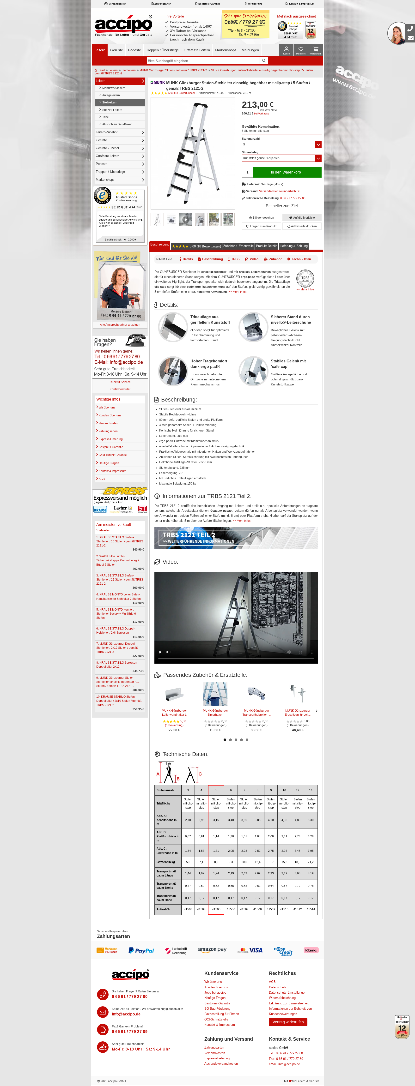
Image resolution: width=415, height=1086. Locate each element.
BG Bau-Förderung (217, 1008)
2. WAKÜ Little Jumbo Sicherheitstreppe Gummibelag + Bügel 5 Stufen (117, 560)
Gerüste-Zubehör (107, 148)
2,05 (231, 850)
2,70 (188, 820)
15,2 (284, 862)
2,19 (231, 873)
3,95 (311, 850)
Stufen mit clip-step (188, 803)
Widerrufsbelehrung (282, 998)
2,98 (284, 850)
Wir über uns (254, 3)
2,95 (201, 820)
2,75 (271, 850)
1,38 (231, 836)
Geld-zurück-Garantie (112, 455)
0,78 (311, 886)
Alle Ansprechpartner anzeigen (120, 324)
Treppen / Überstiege (162, 50)
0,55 (231, 886)
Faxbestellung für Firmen (221, 1014)
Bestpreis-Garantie (209, 3)
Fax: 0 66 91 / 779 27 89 (286, 1059)
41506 (231, 909)
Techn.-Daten (301, 259)
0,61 (258, 886)
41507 (244, 909)
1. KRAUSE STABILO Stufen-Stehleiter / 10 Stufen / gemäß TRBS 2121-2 (119, 541)
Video (254, 259)
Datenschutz (278, 987)
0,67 (188, 836)
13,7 (271, 862)
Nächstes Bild (232, 220)
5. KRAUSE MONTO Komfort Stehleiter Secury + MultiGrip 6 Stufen (116, 613)
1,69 (201, 873)
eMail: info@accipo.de (284, 1064)
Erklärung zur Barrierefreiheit (289, 1003)
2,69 (258, 873)
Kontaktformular (120, 389)
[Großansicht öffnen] (193, 153)
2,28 (244, 850)
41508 (257, 909)
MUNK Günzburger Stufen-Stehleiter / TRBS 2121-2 (173, 70)
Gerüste (116, 50)
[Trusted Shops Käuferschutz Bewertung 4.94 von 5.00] (290, 29)
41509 (271, 909)
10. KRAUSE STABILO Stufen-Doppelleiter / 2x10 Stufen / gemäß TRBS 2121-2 (118, 701)
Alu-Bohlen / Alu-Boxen (117, 124)
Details (188, 259)
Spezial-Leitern (111, 110)
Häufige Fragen (108, 463)
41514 (311, 909)
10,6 (244, 862)
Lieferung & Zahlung (294, 245)
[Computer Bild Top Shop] (311, 30)
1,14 (216, 836)
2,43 (244, 873)
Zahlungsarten (162, 3)
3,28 (311, 836)
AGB (101, 479)
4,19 (311, 873)
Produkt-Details (266, 245)
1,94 (216, 873)
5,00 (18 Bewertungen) (205, 246)
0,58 (244, 886)
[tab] (159, 245)
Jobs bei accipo (215, 992)
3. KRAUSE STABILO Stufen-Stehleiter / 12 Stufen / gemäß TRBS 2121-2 (119, 579)
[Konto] (286, 50)
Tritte (105, 117)
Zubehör (275, 259)
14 (310, 790)
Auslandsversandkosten (221, 1063)
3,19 (284, 873)
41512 (297, 909)
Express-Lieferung (110, 439)
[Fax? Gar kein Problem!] (103, 1029)
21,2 (311, 862)
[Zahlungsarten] (207, 950)
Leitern (100, 50)
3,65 (244, 820)
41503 (188, 909)
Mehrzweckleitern (113, 88)
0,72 (297, 886)
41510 (284, 909)
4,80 (297, 820)
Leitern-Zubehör (106, 132)
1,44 (188, 873)
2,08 (271, 836)
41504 (201, 909)
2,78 (297, 836)
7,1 (201, 862)
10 (284, 790)
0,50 (201, 886)
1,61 (244, 836)
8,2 (216, 862)
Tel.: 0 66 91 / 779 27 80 (286, 1053)
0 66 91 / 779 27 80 (292, 198)
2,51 (258, 850)
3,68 (297, 873)
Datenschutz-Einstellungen (287, 992)
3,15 (216, 820)
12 (297, 790)
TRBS (235, 259)
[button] (261, 217)
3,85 (258, 820)
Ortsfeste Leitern (197, 50)
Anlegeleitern (110, 95)
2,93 (271, 873)
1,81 (216, 850)
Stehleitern (129, 70)
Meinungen (250, 50)
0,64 (271, 886)
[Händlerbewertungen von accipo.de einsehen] (120, 215)
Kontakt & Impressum (301, 3)
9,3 (231, 862)
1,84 (258, 836)
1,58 (201, 850)
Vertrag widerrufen (288, 1022)
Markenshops (226, 50)
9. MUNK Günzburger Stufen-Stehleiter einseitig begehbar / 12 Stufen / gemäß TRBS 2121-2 (118, 682)
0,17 (188, 898)
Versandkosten (117, 3)
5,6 (188, 862)
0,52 (216, 886)
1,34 (188, 850)
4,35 (284, 820)
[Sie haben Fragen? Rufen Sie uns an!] (103, 994)
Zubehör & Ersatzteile (238, 245)
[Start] (123, 25)
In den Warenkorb (286, 172)
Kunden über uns (109, 415)
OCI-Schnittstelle (216, 1019)
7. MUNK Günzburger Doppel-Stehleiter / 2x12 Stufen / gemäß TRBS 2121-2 (117, 648)
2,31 (284, 836)
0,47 (188, 886)
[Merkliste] (301, 50)
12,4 (258, 862)
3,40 (231, 820)
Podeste (134, 50)
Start (101, 70)
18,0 (297, 862)
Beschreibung (159, 244)
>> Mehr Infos (305, 289)
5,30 (311, 820)
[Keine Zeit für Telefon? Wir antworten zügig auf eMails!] (103, 1012)
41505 (216, 909)
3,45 (297, 850)
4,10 (271, 820)
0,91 (201, 836)
